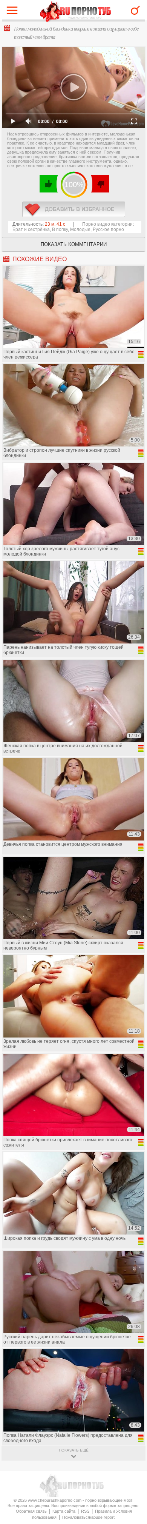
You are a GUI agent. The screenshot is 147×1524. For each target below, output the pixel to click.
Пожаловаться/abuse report (88, 1517)
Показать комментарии (74, 244)
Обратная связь (31, 1511)
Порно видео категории (107, 224)
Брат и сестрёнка (31, 229)
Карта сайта (63, 1511)
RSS (85, 1511)
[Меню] (13, 12)
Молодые (80, 229)
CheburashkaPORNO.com (75, 12)
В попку (60, 229)
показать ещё (74, 1450)
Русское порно (108, 229)
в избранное (73, 209)
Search (135, 10)
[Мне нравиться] (49, 183)
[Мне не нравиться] (99, 183)
